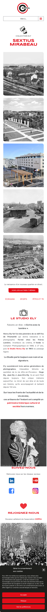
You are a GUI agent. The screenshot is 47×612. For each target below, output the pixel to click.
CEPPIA (38, 519)
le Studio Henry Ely (16, 349)
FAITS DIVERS (38, 299)
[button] (44, 570)
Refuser (23, 601)
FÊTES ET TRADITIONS (16, 299)
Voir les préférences (23, 607)
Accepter (23, 595)
